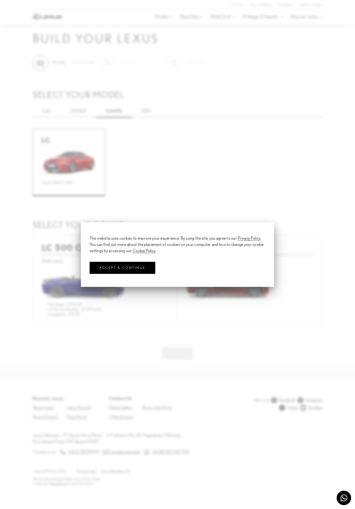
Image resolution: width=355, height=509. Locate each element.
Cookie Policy (144, 251)
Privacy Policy (249, 238)
